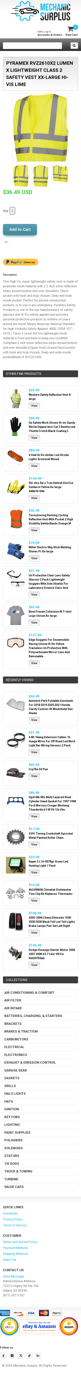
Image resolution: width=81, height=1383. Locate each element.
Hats (8, 1101)
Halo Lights (15, 1093)
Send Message (13, 1276)
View (34, 405)
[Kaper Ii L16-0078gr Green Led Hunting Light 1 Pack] (15, 865)
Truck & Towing (18, 1171)
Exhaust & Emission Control (30, 1062)
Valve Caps (14, 1187)
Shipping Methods (15, 1254)
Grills (10, 1086)
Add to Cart (20, 229)
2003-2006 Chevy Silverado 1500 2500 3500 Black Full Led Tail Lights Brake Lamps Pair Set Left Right (52, 921)
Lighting (12, 1125)
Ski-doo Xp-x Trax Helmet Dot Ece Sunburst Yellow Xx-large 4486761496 (51, 487)
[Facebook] (3, 1355)
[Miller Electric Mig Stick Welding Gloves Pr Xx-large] (15, 551)
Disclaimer (10, 1213)
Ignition (11, 1109)
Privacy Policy (13, 1219)
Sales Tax (9, 1260)
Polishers (13, 1140)
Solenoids (13, 1148)
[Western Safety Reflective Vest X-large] (15, 398)
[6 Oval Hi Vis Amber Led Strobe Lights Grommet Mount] (15, 458)
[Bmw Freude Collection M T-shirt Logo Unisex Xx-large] (15, 615)
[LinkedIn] (38, 1355)
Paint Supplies (17, 1132)
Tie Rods (11, 1164)
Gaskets (11, 1078)
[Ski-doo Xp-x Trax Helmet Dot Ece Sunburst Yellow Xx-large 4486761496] (15, 486)
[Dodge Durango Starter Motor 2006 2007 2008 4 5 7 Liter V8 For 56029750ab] (15, 953)
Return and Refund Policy (20, 1242)
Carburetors (16, 1039)
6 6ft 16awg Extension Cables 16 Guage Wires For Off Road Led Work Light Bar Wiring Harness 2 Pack (52, 741)
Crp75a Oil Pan (38, 769)
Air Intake (13, 1008)
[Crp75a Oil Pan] (15, 773)
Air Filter (12, 1000)
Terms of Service (15, 1225)
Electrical (14, 1047)
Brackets (13, 1024)
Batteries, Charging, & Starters (33, 1016)
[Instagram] (12, 1355)
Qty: (6, 211)
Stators (11, 1156)
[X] (20, 1355)
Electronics (15, 1055)
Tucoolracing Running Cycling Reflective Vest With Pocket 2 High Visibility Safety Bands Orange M (51, 519)
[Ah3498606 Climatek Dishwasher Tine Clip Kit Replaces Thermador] (15, 893)
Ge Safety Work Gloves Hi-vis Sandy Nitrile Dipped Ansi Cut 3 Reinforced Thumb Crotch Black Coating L (52, 427)
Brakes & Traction (21, 1031)
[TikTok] (29, 1355)
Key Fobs (12, 1117)
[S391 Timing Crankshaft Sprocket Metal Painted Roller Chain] (15, 837)
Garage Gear (15, 1070)
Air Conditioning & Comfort (29, 993)
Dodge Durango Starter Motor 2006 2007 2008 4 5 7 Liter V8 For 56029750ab (52, 954)
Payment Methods (15, 1248)
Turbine (11, 1179)
